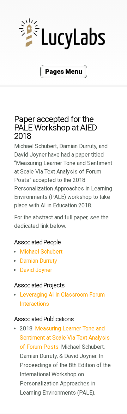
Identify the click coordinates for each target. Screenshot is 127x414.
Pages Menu (63, 71)
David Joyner (36, 270)
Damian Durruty (38, 260)
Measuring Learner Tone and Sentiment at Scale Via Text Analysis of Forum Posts (65, 337)
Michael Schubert (41, 251)
